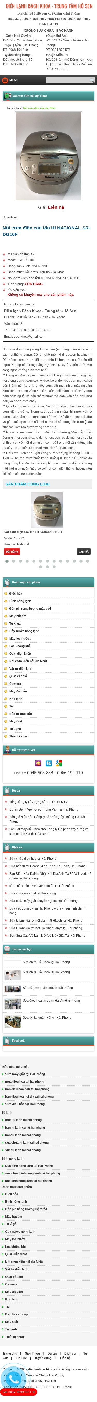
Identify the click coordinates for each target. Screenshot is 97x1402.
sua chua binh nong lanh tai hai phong (32, 1173)
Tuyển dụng (43, 1358)
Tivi (7, 1307)
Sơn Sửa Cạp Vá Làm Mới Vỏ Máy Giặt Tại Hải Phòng (47, 936)
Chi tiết (84, 551)
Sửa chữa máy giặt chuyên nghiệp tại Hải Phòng (43, 901)
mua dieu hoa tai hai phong (24, 1081)
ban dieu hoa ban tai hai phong (27, 1089)
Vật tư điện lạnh (16, 1269)
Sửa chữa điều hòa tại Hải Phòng (32, 859)
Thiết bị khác (14, 1337)
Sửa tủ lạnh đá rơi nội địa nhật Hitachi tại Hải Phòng (46, 920)
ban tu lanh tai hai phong (23, 1135)
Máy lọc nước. (20, 638)
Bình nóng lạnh (12, 1158)
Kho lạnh (15, 699)
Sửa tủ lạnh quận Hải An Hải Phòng (48, 988)
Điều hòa (11, 1194)
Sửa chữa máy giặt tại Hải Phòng (32, 893)
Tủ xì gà (15, 623)
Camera (15, 684)
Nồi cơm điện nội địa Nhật (39, 107)
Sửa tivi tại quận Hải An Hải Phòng (47, 1017)
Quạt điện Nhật (20, 654)
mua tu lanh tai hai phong (23, 1120)
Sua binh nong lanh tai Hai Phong (29, 1166)
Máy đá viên (18, 691)
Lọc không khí (19, 646)
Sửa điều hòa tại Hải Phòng (25, 1104)
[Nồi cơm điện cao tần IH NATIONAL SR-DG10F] (48, 200)
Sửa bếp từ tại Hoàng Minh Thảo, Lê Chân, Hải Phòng (47, 866)
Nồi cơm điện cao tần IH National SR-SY (33, 532)
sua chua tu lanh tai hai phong (27, 1142)
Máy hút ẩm (17, 616)
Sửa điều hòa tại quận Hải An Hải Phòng (51, 1000)
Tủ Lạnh (11, 1329)
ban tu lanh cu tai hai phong (25, 1127)
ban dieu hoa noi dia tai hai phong (29, 1096)
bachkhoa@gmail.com (29, 337)
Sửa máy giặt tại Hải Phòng (25, 1074)
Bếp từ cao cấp (20, 714)
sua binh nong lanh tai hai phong (28, 1181)
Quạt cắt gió (18, 676)
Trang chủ (12, 107)
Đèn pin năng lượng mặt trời (30, 608)
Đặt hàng (12, 551)
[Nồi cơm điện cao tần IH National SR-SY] (47, 510)
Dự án (16, 790)
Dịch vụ (17, 847)
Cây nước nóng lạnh (24, 631)
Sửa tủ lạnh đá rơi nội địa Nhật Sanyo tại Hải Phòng (45, 928)
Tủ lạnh (7, 1113)
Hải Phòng (31, 45)
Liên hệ (65, 1358)
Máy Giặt (11, 1322)
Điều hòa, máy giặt (15, 1067)
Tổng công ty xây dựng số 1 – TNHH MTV (38, 802)
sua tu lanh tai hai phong (23, 1150)
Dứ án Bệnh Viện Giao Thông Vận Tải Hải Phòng (43, 809)
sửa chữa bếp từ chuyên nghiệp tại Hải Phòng (41, 886)
